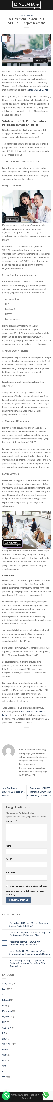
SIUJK (5, 1049)
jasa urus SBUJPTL (39, 89)
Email (9, 859)
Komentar (11, 821)
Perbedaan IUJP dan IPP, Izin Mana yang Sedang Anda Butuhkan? (28, 924)
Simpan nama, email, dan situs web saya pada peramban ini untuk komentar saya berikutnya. (26, 890)
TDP (4, 1077)
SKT (4, 1066)
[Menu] (4, 4)
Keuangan (7, 1011)
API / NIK (7, 983)
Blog (22, 15)
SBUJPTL (29, 15)
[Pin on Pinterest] (34, 732)
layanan (5, 1016)
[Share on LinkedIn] (39, 732)
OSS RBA (6, 1027)
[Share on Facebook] (19, 732)
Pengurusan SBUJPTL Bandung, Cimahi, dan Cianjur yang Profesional (39, 792)
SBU (4, 1038)
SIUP (4, 1055)
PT (3, 1033)
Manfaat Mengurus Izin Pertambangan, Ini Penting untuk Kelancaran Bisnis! (29, 933)
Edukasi (6, 1000)
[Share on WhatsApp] (13, 732)
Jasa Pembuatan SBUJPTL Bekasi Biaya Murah (13, 792)
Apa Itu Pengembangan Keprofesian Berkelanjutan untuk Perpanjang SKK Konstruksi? (27, 963)
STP (4, 1071)
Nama (9, 846)
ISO (4, 1005)
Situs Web (10, 872)
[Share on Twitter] (24, 732)
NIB (4, 1022)
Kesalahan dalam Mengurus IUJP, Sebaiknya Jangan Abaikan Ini (25, 943)
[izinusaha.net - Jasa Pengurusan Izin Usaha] (26, 5)
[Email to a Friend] (29, 732)
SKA (4, 1060)
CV (3, 994)
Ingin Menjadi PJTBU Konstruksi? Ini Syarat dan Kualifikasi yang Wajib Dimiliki (29, 952)
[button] (6, 1095)
